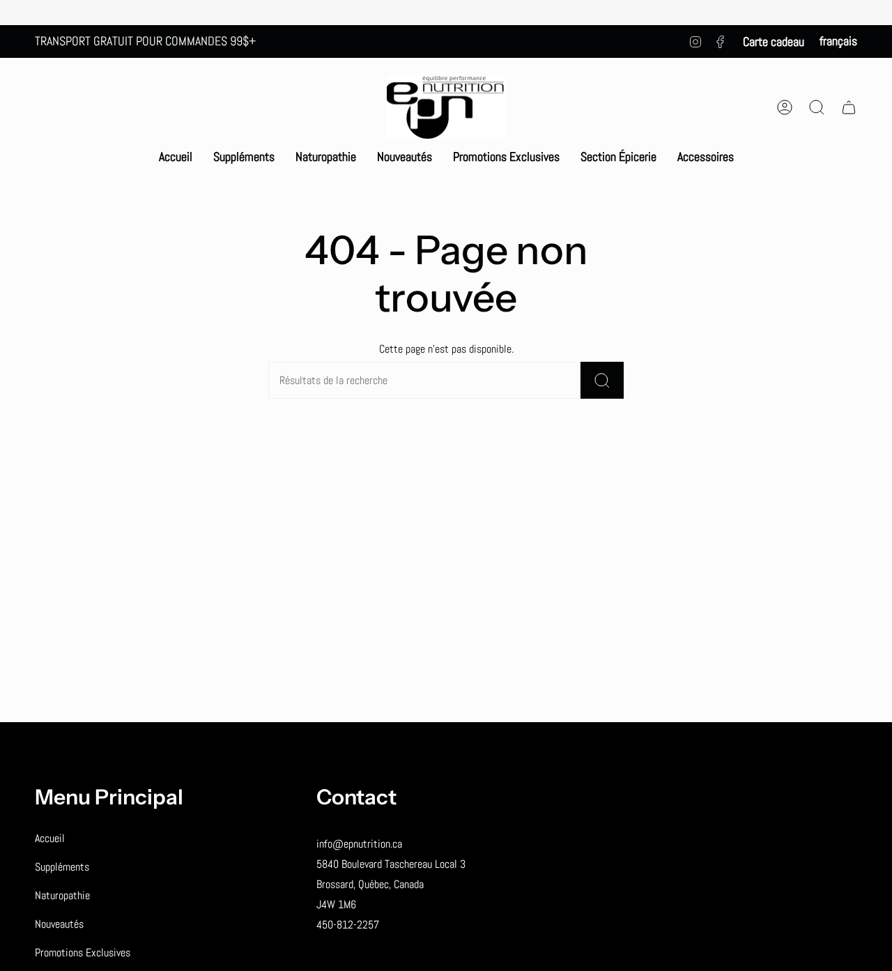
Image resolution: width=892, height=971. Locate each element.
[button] (244, 157)
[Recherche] (602, 380)
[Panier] (849, 107)
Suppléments (62, 866)
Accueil (50, 838)
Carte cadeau (773, 41)
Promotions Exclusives (82, 952)
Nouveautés (59, 924)
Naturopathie (62, 895)
